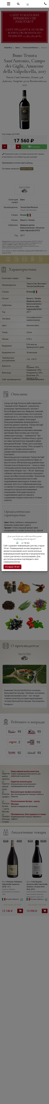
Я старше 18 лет (12, 567)
